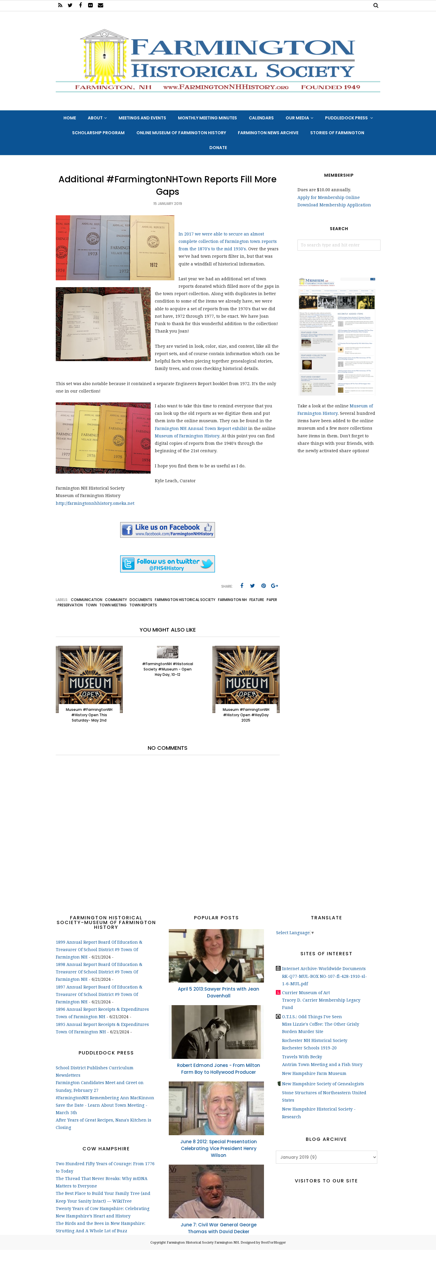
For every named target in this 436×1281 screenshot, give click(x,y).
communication (86, 599)
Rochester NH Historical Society (314, 1040)
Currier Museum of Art (306, 992)
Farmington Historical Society (185, 599)
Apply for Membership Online (328, 197)
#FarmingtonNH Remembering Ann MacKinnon (105, 1097)
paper (272, 599)
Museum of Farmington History (187, 436)
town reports (143, 605)
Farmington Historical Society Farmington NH (203, 1242)
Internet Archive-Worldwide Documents (324, 968)
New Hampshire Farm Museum (314, 1073)
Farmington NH (232, 599)
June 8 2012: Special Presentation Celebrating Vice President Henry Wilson (218, 1148)
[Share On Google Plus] (274, 586)
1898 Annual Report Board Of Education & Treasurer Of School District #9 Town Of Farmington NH (99, 972)
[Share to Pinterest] (263, 586)
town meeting (113, 605)
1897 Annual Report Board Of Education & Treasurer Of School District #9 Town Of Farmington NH (99, 994)
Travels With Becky (302, 1056)
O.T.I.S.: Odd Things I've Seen (312, 1016)
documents (141, 599)
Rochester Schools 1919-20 (309, 1048)
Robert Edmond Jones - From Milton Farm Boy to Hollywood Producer (218, 1068)
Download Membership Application (334, 205)
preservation (70, 605)
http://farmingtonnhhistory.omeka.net (95, 503)
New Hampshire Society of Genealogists (323, 1083)
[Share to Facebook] (241, 586)
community (116, 599)
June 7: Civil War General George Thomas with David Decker (219, 1228)
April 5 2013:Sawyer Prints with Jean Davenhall (218, 992)
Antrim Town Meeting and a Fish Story (322, 1064)
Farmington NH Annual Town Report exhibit (201, 428)
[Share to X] (252, 586)
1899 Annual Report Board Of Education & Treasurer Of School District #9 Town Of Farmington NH (99, 949)
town (91, 605)
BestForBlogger (273, 1242)
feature (256, 599)
